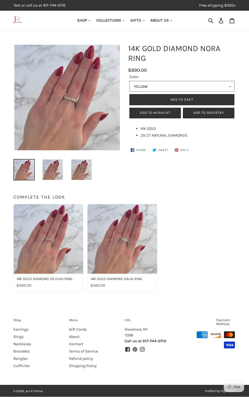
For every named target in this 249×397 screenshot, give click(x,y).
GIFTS (136, 20)
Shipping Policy (83, 365)
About (74, 336)
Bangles (20, 358)
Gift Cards (78, 329)
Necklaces (22, 344)
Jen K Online (34, 391)
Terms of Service (83, 351)
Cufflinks (21, 365)
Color (134, 76)
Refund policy (81, 358)
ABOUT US (160, 20)
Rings (18, 336)
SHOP (82, 20)
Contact (76, 344)
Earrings (20, 329)
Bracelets (21, 351)
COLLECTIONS (109, 20)
